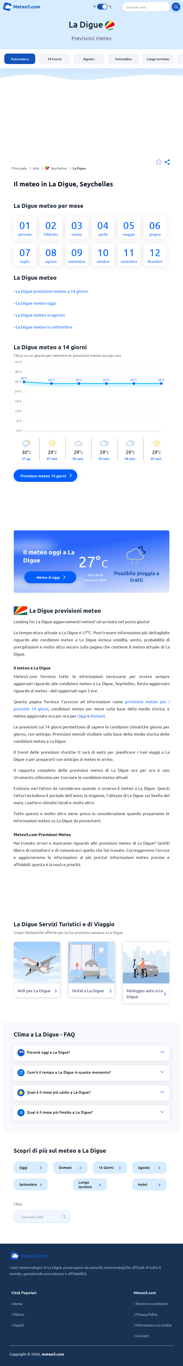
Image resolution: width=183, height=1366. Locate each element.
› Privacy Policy (145, 1314)
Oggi (81, 715)
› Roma (16, 1303)
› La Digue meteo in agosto (39, 314)
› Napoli (17, 1325)
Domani (98, 715)
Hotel (142, 1184)
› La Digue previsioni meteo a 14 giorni (51, 291)
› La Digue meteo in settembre (43, 326)
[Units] (102, 7)
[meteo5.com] (21, 6)
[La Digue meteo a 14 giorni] (92, 399)
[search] (176, 7)
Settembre (123, 59)
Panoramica (20, 59)
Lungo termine (158, 59)
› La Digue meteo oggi (35, 302)
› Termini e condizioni (151, 1303)
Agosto (88, 59)
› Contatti (141, 1335)
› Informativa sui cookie (153, 1325)
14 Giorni (54, 59)
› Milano (17, 1314)
